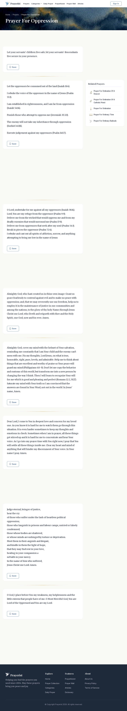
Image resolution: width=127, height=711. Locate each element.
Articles (80, 4)
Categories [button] (35, 4)
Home (7, 15)
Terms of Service (92, 688)
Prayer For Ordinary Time (104, 115)
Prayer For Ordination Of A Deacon (104, 92)
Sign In (116, 3)
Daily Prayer (48, 4)
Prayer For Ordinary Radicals (105, 121)
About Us (89, 679)
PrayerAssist (60, 4)
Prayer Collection (52, 683)
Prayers (26, 4)
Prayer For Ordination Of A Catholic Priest (104, 101)
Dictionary (69, 692)
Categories (49, 688)
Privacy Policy (90, 683)
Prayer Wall (71, 4)
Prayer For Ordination (102, 108)
